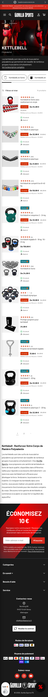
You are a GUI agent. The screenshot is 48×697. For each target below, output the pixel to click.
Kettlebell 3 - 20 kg (27, 378)
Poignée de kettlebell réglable (32, 349)
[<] (3, 2)
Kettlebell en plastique (29, 129)
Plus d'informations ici (36, 551)
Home (4, 23)
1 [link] (17, 433)
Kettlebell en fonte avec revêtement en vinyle (29, 101)
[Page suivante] (30, 433)
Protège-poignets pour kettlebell (29, 320)
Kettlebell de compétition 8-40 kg (32, 184)
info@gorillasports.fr (24, 620)
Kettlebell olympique (28, 295)
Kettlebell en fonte (27, 268)
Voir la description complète (13, 67)
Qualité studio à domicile (26, 2)
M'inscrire (37, 540)
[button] (10, 14)
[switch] (5, 692)
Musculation (13, 23)
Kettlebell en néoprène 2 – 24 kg (33, 215)
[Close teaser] (34, 681)
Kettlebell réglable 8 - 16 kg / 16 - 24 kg (33, 240)
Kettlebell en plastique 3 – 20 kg (33, 408)
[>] (45, 2)
